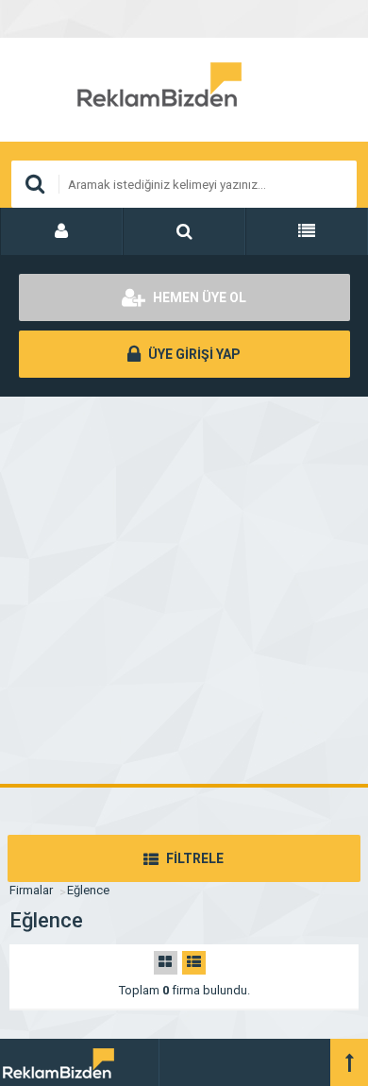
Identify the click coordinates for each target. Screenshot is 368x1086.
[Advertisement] (184, 590)
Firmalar (31, 890)
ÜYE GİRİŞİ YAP (193, 354)
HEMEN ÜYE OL (198, 297)
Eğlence (88, 890)
